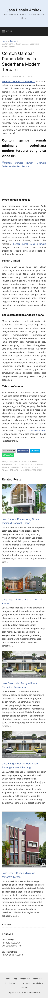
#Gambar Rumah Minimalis (29, 464)
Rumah (13, 41)
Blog (15, 979)
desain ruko (38, 979)
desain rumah (24, 983)
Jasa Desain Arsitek (24, 10)
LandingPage (10, 983)
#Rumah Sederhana (31, 470)
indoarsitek (25, 979)
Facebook (24, 451)
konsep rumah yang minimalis (29, 244)
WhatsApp (9, 455)
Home (4, 41)
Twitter (36, 451)
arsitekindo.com (37, 430)
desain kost (38, 983)
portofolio (24, 987)
